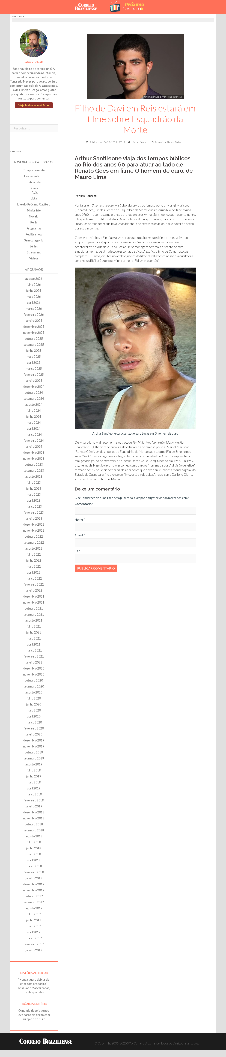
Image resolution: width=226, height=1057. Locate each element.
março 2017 (34, 938)
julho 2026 (34, 284)
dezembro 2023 (33, 452)
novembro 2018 (33, 818)
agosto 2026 (33, 278)
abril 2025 (33, 362)
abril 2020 (33, 716)
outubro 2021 (34, 608)
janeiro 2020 (33, 734)
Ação (35, 192)
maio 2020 (34, 710)
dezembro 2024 (33, 386)
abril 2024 (33, 428)
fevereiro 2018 (34, 872)
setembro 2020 (33, 686)
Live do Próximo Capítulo (33, 204)
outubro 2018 (34, 824)
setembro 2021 (33, 614)
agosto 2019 (33, 764)
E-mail (80, 535)
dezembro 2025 (33, 326)
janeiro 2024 (33, 446)
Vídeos (33, 258)
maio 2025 (34, 356)
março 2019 (34, 794)
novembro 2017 (33, 890)
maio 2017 (34, 926)
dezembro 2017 (33, 884)
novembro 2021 (33, 602)
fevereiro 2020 (34, 728)
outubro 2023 (34, 464)
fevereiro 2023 (34, 512)
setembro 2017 (33, 902)
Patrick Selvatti (140, 142)
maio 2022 (34, 566)
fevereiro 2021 (34, 656)
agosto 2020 (33, 692)
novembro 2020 (33, 674)
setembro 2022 (33, 542)
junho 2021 (33, 632)
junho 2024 (33, 416)
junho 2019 (33, 776)
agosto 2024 (33, 404)
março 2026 (34, 308)
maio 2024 (34, 422)
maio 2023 (34, 494)
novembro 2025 (33, 332)
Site (77, 551)
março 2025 (34, 368)
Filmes (170, 142)
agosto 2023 (33, 476)
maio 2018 (34, 854)
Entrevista (160, 142)
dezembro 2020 (33, 668)
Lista (34, 198)
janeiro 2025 (33, 380)
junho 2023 (33, 488)
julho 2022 (34, 554)
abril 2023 (33, 500)
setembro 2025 (33, 344)
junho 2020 (33, 704)
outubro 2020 (34, 680)
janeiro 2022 (33, 590)
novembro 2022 (33, 530)
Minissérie (34, 210)
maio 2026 (34, 296)
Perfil (33, 222)
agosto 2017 (33, 908)
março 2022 (34, 578)
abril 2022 (33, 572)
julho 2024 (34, 410)
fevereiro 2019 (34, 800)
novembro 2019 (33, 746)
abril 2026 (33, 302)
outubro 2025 (34, 338)
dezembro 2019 (33, 740)
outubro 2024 (34, 392)
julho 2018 (34, 842)
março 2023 (34, 506)
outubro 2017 (34, 896)
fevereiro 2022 (34, 584)
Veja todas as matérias (33, 105)
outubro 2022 (34, 536)
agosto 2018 (33, 836)
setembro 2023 (33, 470)
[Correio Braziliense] (89, 6)
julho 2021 (34, 626)
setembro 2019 (33, 758)
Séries (178, 142)
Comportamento (34, 170)
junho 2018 (33, 848)
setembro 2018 (33, 830)
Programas (33, 228)
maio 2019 (34, 782)
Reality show (33, 234)
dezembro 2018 (33, 812)
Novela (33, 216)
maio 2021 (34, 638)
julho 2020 (34, 698)
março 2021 (34, 650)
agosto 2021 (33, 620)
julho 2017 (34, 914)
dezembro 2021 (33, 596)
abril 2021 (33, 644)
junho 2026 (33, 290)
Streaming (34, 252)
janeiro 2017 (33, 950)
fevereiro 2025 (34, 374)
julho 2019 (34, 770)
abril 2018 (33, 860)
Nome (80, 519)
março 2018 (34, 866)
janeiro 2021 (33, 662)
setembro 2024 (33, 398)
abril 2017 (33, 932)
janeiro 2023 (33, 518)
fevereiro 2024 (34, 440)
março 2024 (34, 434)
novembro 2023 (33, 458)
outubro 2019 (34, 752)
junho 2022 (33, 560)
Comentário (84, 504)
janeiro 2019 (33, 806)
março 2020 (34, 722)
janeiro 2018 (33, 878)
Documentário (33, 176)
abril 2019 (33, 788)
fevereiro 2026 (34, 314)
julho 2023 (34, 482)
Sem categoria (33, 240)
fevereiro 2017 (34, 944)
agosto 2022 (33, 548)
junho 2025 (33, 350)
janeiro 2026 (33, 320)
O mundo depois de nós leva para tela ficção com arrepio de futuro (34, 1015)
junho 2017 (33, 920)
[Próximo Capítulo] (127, 6)
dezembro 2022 (33, 524)
